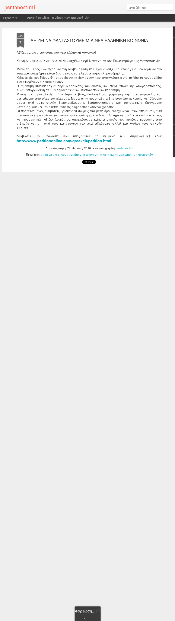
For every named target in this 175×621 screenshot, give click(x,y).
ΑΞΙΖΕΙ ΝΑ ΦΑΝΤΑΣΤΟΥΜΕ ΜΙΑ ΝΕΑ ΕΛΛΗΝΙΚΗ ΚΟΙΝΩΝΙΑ (89, 40)
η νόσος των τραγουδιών (70, 17)
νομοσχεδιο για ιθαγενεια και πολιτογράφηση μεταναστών (107, 154)
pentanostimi (124, 148)
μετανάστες (50, 154)
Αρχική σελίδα (38, 17)
